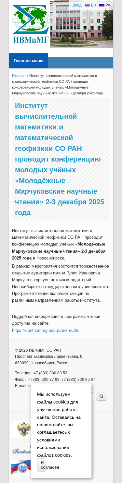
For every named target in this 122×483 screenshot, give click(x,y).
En (93, 4)
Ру (107, 4)
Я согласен (44, 465)
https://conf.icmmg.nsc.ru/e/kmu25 (45, 330)
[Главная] (31, 46)
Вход (77, 4)
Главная (18, 75)
